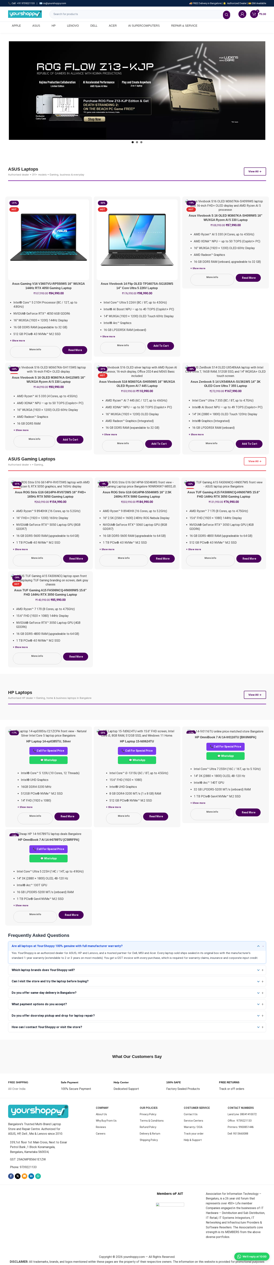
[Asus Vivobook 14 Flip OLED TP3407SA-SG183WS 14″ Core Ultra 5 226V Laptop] (137, 239)
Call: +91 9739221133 (23, 3)
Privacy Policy (148, 1114)
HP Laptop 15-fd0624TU (137, 741)
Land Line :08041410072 (242, 1114)
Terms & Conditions (152, 1120)
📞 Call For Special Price (48, 750)
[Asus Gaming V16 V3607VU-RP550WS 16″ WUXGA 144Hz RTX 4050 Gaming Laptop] (48, 239)
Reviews (101, 1127)
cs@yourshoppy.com (54, 3)
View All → (255, 171)
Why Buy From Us (106, 1120)
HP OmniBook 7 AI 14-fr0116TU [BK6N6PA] (225, 737)
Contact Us (191, 1114)
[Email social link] (24, 1176)
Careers (100, 1133)
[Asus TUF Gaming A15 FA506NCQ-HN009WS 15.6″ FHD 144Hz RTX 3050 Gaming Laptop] (50, 580)
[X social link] (18, 1176)
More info (35, 349)
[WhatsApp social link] (38, 1176)
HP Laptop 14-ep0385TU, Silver (48, 741)
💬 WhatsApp (48, 760)
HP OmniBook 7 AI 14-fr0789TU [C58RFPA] (48, 839)
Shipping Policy (149, 1139)
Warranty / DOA (193, 1127)
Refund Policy (148, 1127)
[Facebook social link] (11, 1176)
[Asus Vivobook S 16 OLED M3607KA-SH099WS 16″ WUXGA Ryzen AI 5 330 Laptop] (225, 205)
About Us (101, 1114)
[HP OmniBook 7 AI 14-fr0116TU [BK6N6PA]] (225, 731)
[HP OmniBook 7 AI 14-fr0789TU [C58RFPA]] (48, 834)
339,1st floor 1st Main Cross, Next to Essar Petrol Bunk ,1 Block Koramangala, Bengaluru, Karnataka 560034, (38, 1147)
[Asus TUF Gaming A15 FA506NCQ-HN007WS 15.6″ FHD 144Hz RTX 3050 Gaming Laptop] (223, 484)
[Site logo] (25, 14)
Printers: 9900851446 (241, 1127)
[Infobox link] (18, 1085)
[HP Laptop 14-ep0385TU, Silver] (48, 733)
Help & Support (193, 1139)
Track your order (194, 1133)
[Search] (226, 15)
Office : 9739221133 (240, 1120)
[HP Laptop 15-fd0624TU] (137, 733)
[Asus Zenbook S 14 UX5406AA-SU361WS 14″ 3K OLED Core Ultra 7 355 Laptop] (225, 371)
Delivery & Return (150, 1133)
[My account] (242, 14)
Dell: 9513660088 (238, 1133)
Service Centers (193, 1120)
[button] (160, 346)
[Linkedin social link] (31, 1176)
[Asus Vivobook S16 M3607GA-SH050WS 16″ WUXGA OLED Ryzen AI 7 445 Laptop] (137, 371)
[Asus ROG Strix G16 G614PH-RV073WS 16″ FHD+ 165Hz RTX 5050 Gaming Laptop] (50, 484)
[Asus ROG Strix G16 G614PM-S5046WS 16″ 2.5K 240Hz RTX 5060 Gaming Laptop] (137, 484)
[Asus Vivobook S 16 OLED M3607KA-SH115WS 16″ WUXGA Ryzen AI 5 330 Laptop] (48, 369)
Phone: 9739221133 (23, 1167)
